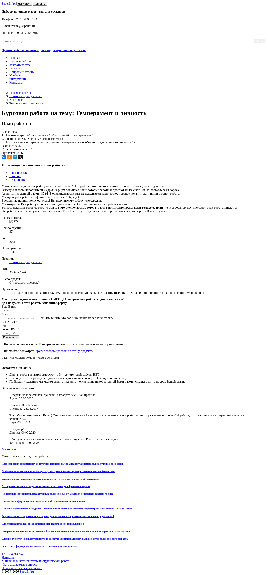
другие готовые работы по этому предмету (64, 351)
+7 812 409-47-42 (13, 554)
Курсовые (16, 99)
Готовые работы (20, 61)
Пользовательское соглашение (22, 568)
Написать (8, 557)
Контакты (16, 82)
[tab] (18, 172)
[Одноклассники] (9, 157)
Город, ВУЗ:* (10, 329)
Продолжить (10, 337)
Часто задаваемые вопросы (20, 564)
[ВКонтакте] (4, 157)
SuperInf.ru (27, 571)
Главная (14, 57)
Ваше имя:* (9, 321)
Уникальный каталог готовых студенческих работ (35, 561)
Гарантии (15, 68)
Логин (6, 314)
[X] (20, 157)
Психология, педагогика (25, 96)
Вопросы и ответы (21, 72)
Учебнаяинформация (17, 77)
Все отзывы (9, 449)
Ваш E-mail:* (10, 306)
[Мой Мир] (15, 157)
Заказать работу (19, 64)
